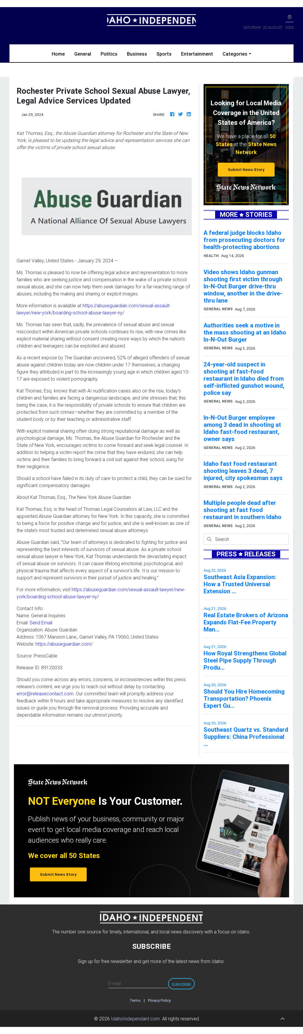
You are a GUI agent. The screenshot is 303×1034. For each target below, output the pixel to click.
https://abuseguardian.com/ (64, 644)
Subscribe (181, 984)
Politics (109, 54)
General (82, 54)
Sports (164, 54)
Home (61, 54)
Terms (135, 1000)
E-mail (114, 983)
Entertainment (197, 54)
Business (137, 54)
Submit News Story (246, 169)
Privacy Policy (159, 1000)
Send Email (41, 623)
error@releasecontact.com (45, 694)
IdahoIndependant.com (135, 1019)
